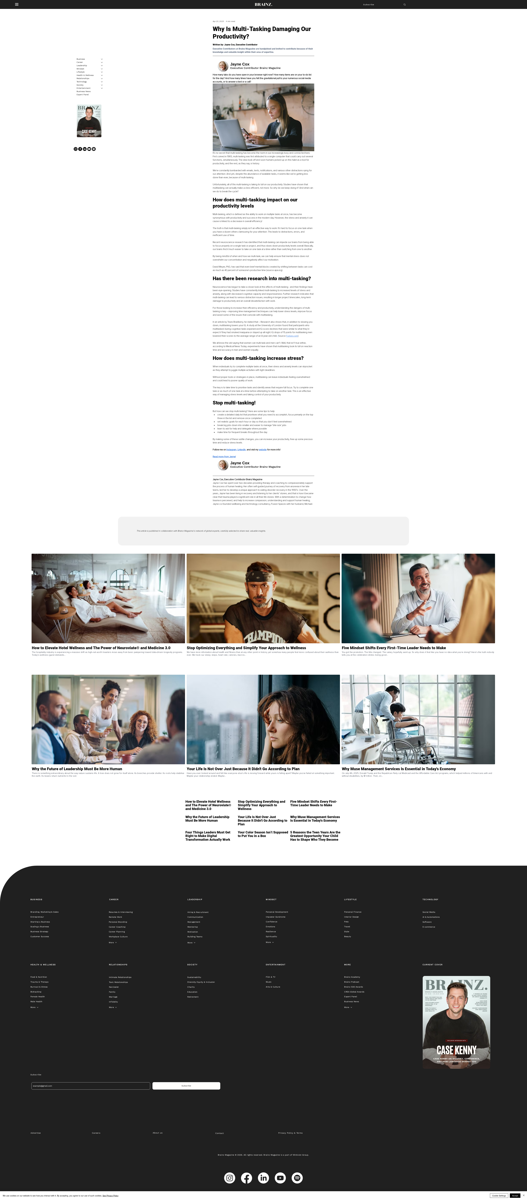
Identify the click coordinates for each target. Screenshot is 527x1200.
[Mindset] (102, 69)
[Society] (102, 85)
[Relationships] (102, 78)
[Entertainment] (102, 88)
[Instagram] (76, 149)
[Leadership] (102, 65)
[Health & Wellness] (102, 75)
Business (81, 59)
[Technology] (102, 81)
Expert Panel (83, 95)
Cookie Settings (499, 1195)
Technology (82, 82)
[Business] (102, 59)
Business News (84, 91)
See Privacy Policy (110, 1195)
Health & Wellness (85, 75)
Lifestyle (81, 72)
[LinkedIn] (85, 149)
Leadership (82, 65)
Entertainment (83, 88)
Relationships (83, 78)
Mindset (80, 69)
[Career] (102, 62)
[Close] (523, 1195)
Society (80, 85)
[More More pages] (116, 942)
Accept (515, 1195)
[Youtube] (89, 149)
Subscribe (368, 4)
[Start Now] (108, 659)
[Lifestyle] (102, 72)
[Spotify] (94, 149)
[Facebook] (80, 149)
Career (80, 62)
